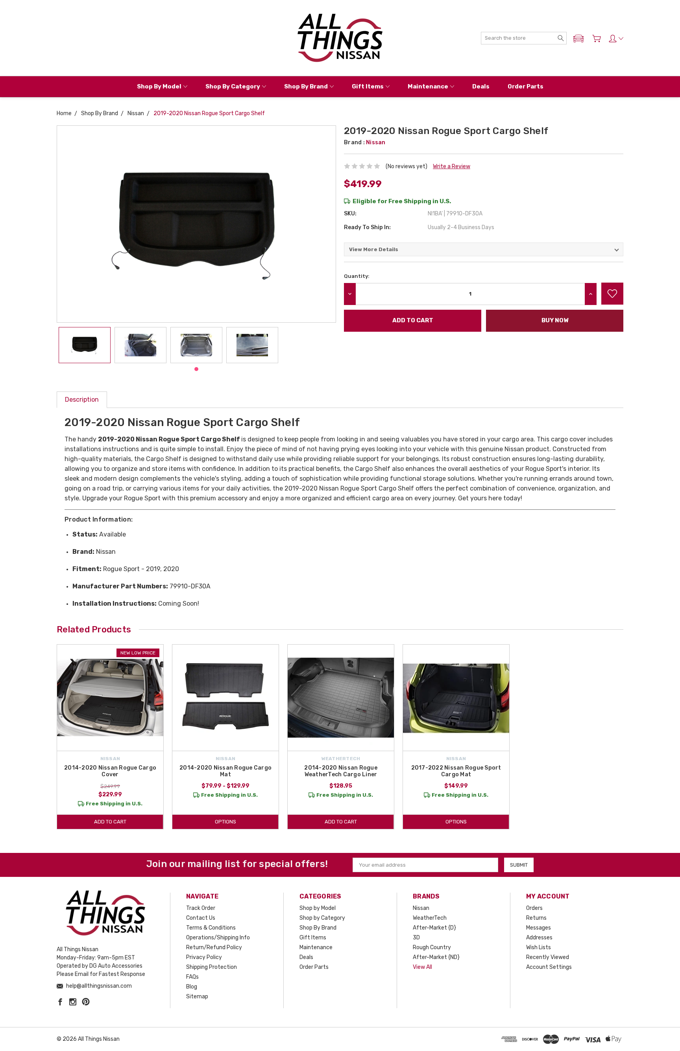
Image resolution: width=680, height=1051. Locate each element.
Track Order (200, 908)
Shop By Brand (306, 86)
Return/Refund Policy (214, 947)
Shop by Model (159, 86)
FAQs (192, 977)
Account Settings (549, 967)
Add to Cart (110, 822)
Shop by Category (232, 86)
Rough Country (432, 947)
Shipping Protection (211, 967)
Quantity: (357, 276)
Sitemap (197, 996)
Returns (536, 918)
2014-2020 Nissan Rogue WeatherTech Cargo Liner (340, 771)
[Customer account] (616, 38)
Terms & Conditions (211, 927)
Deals (481, 86)
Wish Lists (538, 947)
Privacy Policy (204, 957)
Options (225, 822)
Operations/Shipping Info (218, 937)
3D (416, 937)
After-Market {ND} (436, 957)
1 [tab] (196, 369)
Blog (191, 986)
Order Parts (525, 86)
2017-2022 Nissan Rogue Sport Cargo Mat (456, 771)
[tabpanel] (85, 345)
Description (82, 399)
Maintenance (428, 86)
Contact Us (200, 918)
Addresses (539, 937)
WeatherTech (430, 918)
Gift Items (368, 86)
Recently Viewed (547, 957)
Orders (534, 908)
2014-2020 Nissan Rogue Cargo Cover (110, 771)
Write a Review (451, 166)
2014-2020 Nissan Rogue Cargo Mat (225, 771)
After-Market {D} (434, 927)
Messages (538, 927)
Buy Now (554, 320)
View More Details (373, 249)
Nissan (421, 908)
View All (422, 967)
